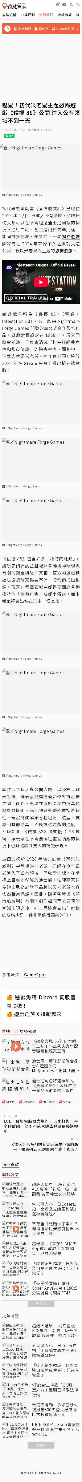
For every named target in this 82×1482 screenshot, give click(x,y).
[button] (78, 4)
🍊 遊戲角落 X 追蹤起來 (34, 1014)
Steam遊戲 (65, 29)
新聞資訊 (46, 14)
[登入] (71, 5)
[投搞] (58, 4)
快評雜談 (65, 14)
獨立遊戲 (49, 1102)
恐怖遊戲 (29, 1102)
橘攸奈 (44, 29)
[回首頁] (14, 6)
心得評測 (28, 14)
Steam (67, 1102)
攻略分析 (9, 14)
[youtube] (64, 4)
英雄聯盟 (24, 29)
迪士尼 (10, 1102)
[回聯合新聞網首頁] (4, 6)
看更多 (41, 1303)
